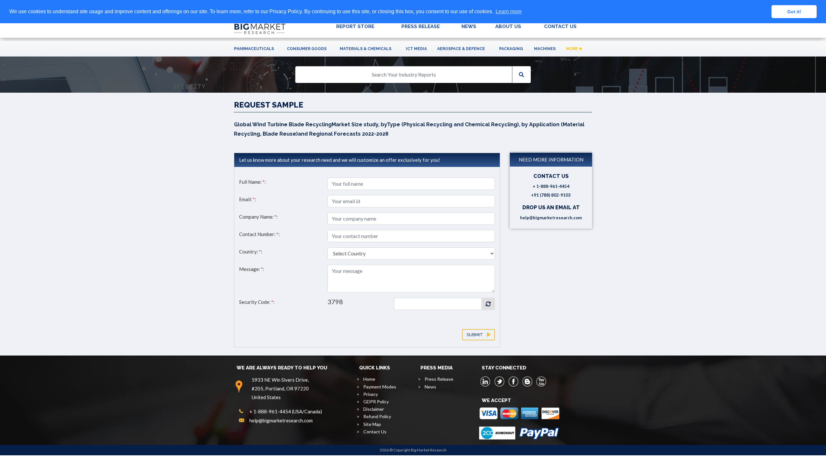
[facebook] (513, 381)
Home (369, 379)
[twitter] (499, 381)
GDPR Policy (376, 401)
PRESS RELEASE (420, 26)
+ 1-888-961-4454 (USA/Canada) (285, 411)
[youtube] (541, 381)
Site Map (372, 424)
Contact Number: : (259, 234)
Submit (477, 334)
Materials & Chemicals (365, 48)
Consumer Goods (307, 48)
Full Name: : (252, 182)
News (430, 386)
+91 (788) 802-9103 (551, 195)
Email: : (247, 199)
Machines (545, 48)
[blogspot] (527, 381)
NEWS (468, 26)
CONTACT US (560, 26)
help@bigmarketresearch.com (551, 217)
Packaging (511, 48)
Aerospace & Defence (461, 48)
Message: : (251, 269)
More (572, 48)
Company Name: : (258, 217)
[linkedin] (485, 381)
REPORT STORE (355, 26)
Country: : (250, 251)
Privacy (370, 394)
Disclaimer (373, 409)
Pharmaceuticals (254, 48)
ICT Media (416, 48)
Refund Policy (377, 416)
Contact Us (375, 431)
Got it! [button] (794, 11)
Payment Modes (379, 386)
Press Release (439, 379)
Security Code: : (257, 302)
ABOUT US (508, 26)
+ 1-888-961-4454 (551, 186)
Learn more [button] (509, 11)
